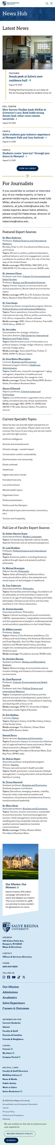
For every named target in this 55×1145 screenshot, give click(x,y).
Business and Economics (24, 362)
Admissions (10, 992)
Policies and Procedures (13, 1115)
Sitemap (6, 1119)
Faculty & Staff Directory (15, 1071)
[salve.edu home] (11, 3)
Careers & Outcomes (16, 1008)
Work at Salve (10, 1087)
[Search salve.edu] (47, 3)
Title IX (5, 1108)
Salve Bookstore (11, 1091)
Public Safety (9, 1083)
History (16, 632)
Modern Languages (32, 536)
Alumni (6, 1027)
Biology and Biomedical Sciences (29, 282)
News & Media (10, 1079)
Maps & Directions (12, 947)
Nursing (15, 765)
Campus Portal (10, 1057)
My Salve (7, 1053)
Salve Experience (14, 1003)
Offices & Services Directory (17, 956)
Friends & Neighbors (13, 1039)
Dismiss (11, 1140)
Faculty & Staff (10, 1031)
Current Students (12, 1022)
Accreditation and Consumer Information (20, 1104)
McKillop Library (11, 1075)
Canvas (6, 1049)
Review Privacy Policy (20, 1134)
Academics (10, 997)
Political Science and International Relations (24, 309)
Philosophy (23, 571)
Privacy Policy (9, 1111)
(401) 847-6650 (10, 966)
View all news (27, 168)
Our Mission (11, 987)
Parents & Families (12, 1035)
